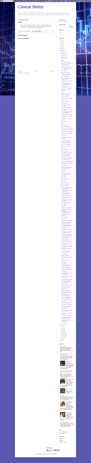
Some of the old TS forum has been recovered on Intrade (66, 354)
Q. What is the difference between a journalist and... (67, 274)
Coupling (62, 60)
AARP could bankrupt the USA (66, 302)
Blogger (55, 453)
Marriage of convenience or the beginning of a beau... (66, 94)
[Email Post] (32, 31)
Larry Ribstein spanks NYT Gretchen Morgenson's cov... (66, 225)
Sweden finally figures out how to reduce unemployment (67, 84)
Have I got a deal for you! (65, 126)
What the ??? (63, 171)
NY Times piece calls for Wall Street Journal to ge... (66, 159)
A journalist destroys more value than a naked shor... (66, 191)
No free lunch (63, 205)
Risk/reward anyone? (64, 179)
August (62, 324)
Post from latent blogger (64, 422)
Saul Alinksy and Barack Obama (66, 131)
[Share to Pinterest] (40, 31)
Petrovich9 (47, 453)
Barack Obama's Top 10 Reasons (66, 152)
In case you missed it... (65, 149)
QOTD (62, 92)
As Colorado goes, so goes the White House (66, 244)
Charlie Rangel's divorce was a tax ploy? (67, 258)
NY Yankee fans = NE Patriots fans (67, 128)
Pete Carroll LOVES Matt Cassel (66, 315)
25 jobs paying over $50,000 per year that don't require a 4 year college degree (66, 371)
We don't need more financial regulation (66, 230)
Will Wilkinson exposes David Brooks (66, 249)
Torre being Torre (64, 177)
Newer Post (20, 71)
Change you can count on (65, 146)
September (63, 57)
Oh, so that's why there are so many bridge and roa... (67, 320)
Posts (62, 32)
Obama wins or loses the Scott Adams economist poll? (66, 223)
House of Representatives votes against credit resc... (66, 79)
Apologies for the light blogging (66, 87)
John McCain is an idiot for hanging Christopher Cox (66, 174)
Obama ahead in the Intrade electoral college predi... (65, 74)
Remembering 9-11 (64, 288)
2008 (61, 50)
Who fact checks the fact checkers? (67, 276)
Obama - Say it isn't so (65, 58)
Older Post (52, 71)
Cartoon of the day (64, 140)
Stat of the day (63, 261)
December (63, 51)
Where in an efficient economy (66, 239)
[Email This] (34, 31)
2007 (61, 339)
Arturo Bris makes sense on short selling (66, 81)
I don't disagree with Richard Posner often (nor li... (66, 142)
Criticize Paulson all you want (66, 202)
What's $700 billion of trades (66, 107)
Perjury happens (64, 271)
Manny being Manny (64, 185)
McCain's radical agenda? (65, 184)
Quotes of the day (64, 70)
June (62, 328)
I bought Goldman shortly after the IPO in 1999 (67, 198)
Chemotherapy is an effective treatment (66, 138)
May (62, 329)
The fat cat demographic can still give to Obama (66, 238)
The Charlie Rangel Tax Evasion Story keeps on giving (66, 232)
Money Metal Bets (63, 433)
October (62, 55)
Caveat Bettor (31, 6)
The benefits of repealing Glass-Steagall (66, 163)
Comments (62, 34)
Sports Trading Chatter (64, 431)
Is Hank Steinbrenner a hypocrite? (67, 114)
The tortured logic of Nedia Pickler (67, 304)
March (62, 333)
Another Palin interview (65, 101)
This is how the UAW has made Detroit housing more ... (66, 295)
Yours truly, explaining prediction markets (66, 269)
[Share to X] (37, 31)
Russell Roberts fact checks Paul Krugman (66, 117)
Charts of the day (64, 218)
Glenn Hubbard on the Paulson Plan (66, 119)
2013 (61, 41)
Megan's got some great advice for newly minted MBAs (67, 188)
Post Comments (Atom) (26, 73)
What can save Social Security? (66, 157)
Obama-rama (63, 180)
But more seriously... (64, 124)
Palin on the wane (64, 99)
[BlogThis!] (36, 31)
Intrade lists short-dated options (66, 241)
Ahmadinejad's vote (64, 103)
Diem (62, 440)
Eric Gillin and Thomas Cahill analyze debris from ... (66, 265)
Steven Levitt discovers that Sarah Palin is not (67, 300)
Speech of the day (64, 151)
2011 (61, 45)
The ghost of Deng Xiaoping (66, 144)
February (63, 335)
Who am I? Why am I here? (65, 66)
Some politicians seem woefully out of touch (67, 313)
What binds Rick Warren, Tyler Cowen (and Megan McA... (66, 298)
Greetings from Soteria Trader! (66, 207)
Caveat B (63, 438)
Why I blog (63, 147)
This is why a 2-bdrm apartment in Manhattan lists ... (67, 246)
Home (36, 71)
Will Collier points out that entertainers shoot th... (65, 155)
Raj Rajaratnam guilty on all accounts (69, 380)
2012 (61, 43)
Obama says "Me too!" (65, 96)
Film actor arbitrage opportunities (66, 279)
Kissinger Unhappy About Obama (67, 98)
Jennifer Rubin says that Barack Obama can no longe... (66, 318)
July (62, 326)
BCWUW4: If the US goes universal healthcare (65, 193)
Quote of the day (64, 175)
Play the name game (64, 182)
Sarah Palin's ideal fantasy (65, 287)
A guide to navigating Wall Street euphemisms (66, 200)
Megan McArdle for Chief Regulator (65, 215)
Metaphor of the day (63, 346)
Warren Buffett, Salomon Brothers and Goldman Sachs (67, 112)
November (63, 53)
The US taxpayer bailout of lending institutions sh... (67, 110)
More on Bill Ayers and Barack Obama (66, 133)
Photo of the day (64, 322)
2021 (61, 40)
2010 (61, 46)
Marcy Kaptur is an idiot (65, 72)
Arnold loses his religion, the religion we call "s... (66, 252)
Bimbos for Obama (64, 283)
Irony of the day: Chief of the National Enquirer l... (66, 306)
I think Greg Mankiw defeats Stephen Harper (66, 212)
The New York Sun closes (65, 61)
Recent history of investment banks (67, 220)
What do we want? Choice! (65, 267)
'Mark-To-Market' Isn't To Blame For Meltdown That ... (66, 68)
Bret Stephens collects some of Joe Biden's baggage (67, 64)
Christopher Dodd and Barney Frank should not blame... (66, 281)
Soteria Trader (63, 442)
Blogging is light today (65, 255)
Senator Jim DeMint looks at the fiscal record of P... (66, 311)
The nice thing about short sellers (66, 129)
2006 (61, 340)
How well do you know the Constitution (65, 105)
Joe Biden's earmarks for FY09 (66, 285)
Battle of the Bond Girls (69, 389)
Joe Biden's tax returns (65, 259)
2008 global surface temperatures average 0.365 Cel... (66, 292)
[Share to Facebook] (39, 31)
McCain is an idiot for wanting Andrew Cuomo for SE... (66, 168)
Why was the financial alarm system (67, 161)
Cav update (62, 395)
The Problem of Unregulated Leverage (66, 90)
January (62, 336)
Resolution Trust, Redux (65, 195)
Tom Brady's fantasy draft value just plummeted (69, 403)
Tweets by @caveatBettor (63, 21)
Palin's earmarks (64, 263)
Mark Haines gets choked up (69, 362)
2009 (61, 48)
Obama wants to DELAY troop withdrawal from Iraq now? (66, 235)
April (62, 331)
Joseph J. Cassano (24, 27)
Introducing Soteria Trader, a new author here (66, 210)
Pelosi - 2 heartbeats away (65, 76)
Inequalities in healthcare (65, 290)
